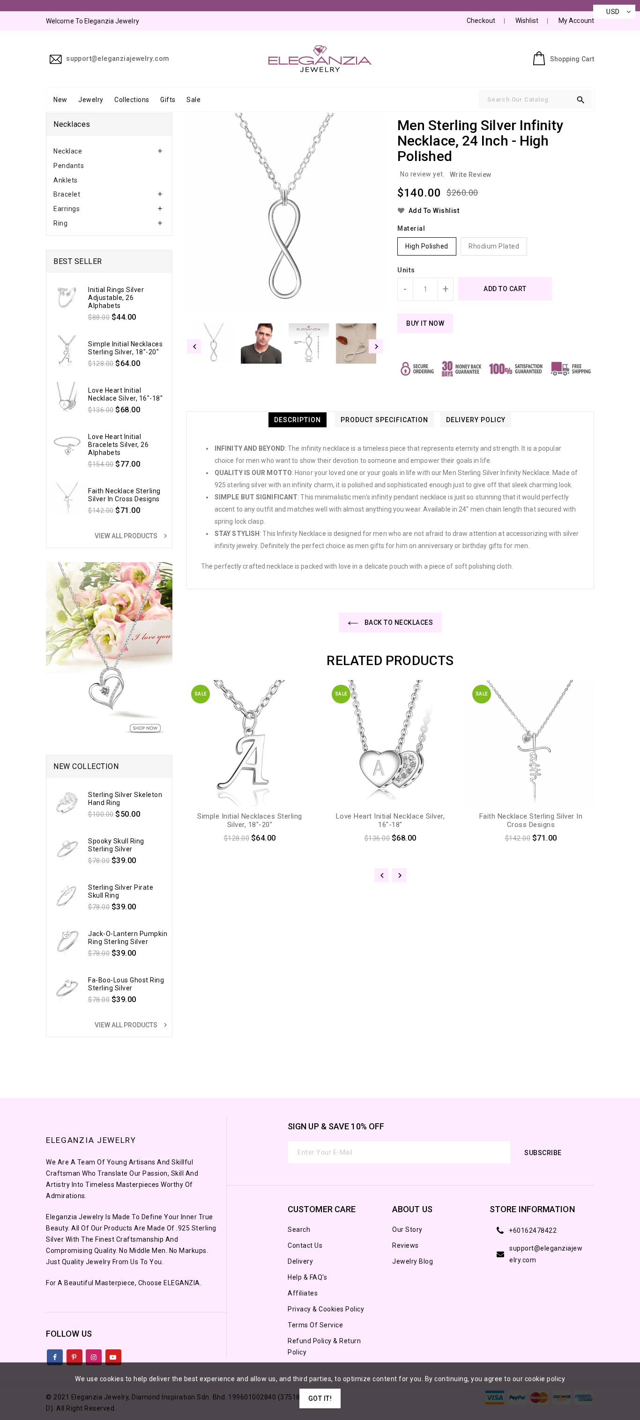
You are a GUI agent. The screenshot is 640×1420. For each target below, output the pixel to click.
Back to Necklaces (398, 622)
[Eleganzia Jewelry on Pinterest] (74, 1355)
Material (411, 228)
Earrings (66, 208)
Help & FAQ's (307, 1277)
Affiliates (303, 1293)
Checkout (481, 20)
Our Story (407, 1229)
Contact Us (305, 1245)
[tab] (109, 151)
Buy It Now (425, 323)
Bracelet (66, 194)
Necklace (67, 151)
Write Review (470, 174)
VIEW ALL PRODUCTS (132, 536)
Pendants (68, 165)
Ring (60, 223)
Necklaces (71, 124)
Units (406, 270)
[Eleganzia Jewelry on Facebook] (55, 1355)
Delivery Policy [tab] (476, 420)
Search (299, 1229)
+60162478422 (533, 1230)
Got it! (320, 1398)
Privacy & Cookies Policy (326, 1309)
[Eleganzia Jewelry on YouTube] (113, 1355)
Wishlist (526, 20)
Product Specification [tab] (384, 420)
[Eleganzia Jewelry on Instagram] (94, 1355)
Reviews (405, 1245)
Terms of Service (315, 1325)
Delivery (300, 1261)
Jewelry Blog (412, 1261)
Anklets (65, 180)
